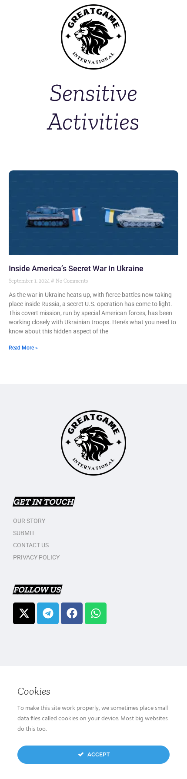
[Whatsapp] (96, 613)
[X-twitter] (24, 613)
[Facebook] (72, 613)
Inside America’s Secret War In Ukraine (76, 268)
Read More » (23, 348)
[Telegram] (48, 613)
